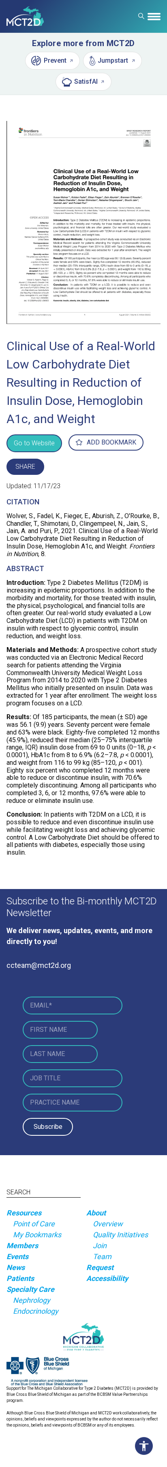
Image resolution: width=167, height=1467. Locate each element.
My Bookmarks (37, 1234)
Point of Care (34, 1223)
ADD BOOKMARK (111, 442)
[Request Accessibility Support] (146, 1446)
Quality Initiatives (120, 1234)
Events (17, 1256)
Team (102, 1256)
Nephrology (31, 1300)
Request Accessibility (107, 1273)
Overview (108, 1223)
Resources (23, 1213)
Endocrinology (35, 1311)
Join (100, 1245)
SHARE (25, 466)
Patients (20, 1278)
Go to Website (34, 443)
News (15, 1267)
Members (22, 1245)
